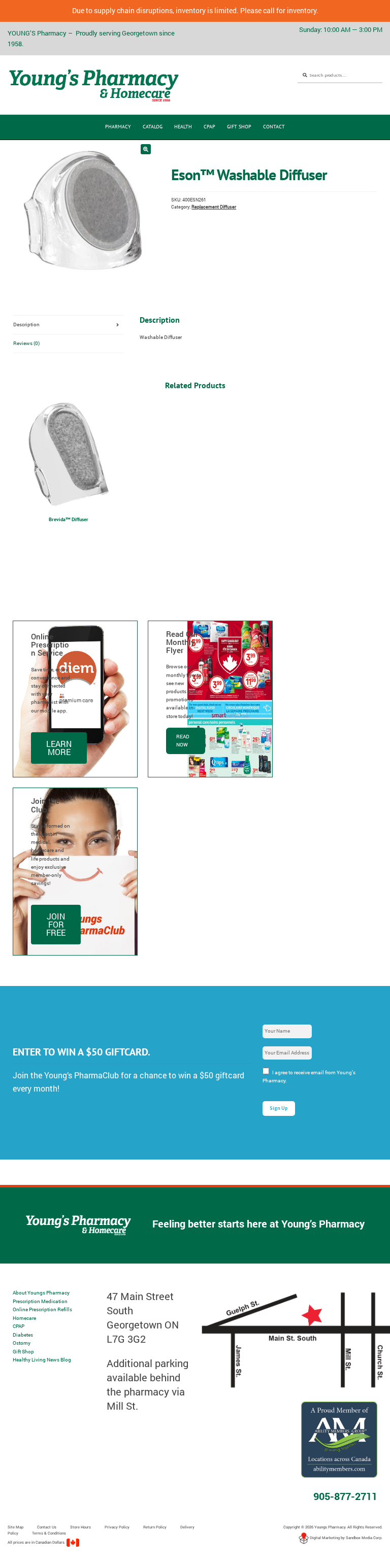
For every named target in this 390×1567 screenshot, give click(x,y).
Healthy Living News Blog (42, 1359)
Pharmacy (118, 126)
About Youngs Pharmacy (41, 1292)
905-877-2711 (345, 1496)
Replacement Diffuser (213, 207)
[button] (146, 149)
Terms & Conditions (49, 1533)
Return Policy (155, 1526)
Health (183, 126)
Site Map (15, 1526)
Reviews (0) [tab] (26, 343)
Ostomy (21, 1343)
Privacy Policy (117, 1526)
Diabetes (23, 1335)
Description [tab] (26, 324)
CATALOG (152, 126)
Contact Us (46, 1526)
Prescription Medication (40, 1301)
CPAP (209, 126)
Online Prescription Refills (42, 1309)
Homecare (24, 1318)
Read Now (182, 740)
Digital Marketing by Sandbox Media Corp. (345, 1537)
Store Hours (80, 1526)
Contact (274, 126)
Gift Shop (239, 126)
